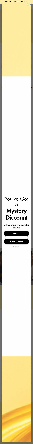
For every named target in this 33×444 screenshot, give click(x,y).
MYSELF (16, 234)
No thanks (16, 246)
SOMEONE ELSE (16, 241)
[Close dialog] (28, 4)
